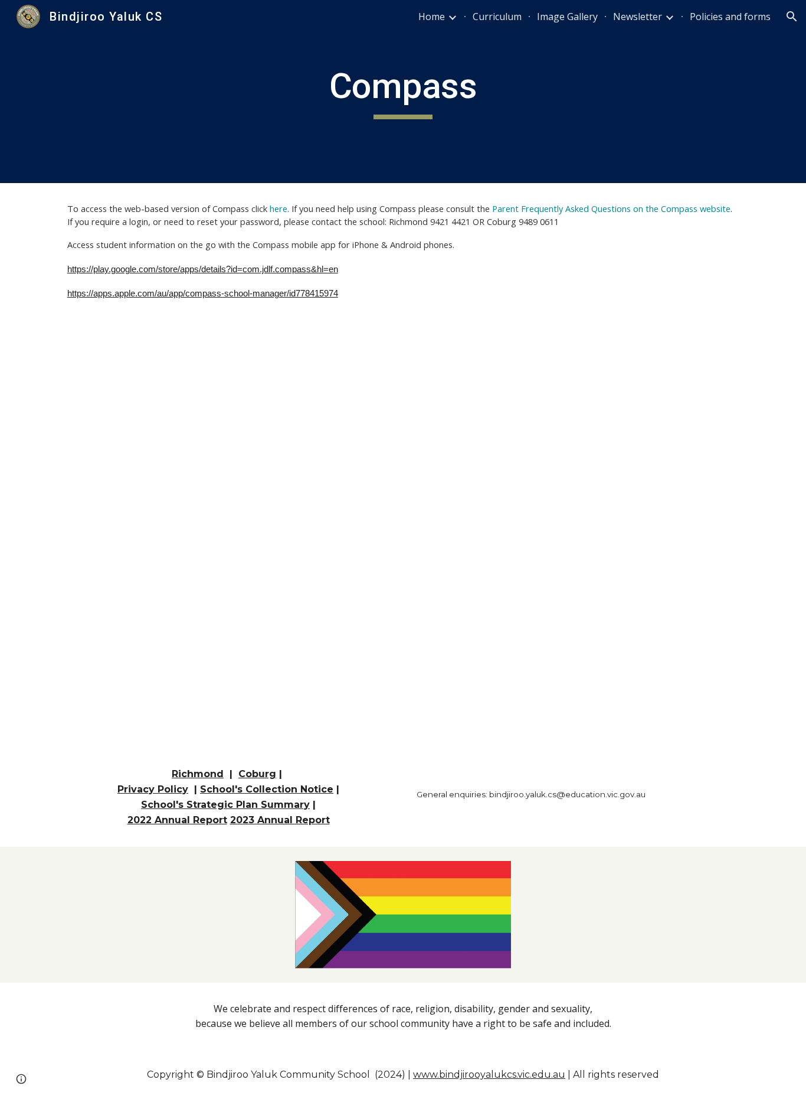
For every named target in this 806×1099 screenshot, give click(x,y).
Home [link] (431, 16)
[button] (792, 16)
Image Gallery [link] (567, 16)
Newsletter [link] (637, 16)
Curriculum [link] (497, 16)
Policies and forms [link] (730, 16)
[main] (403, 91)
